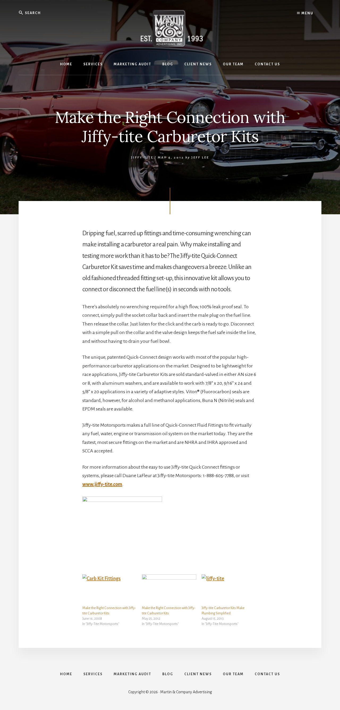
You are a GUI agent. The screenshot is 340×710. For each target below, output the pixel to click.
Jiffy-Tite (142, 157)
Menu (306, 13)
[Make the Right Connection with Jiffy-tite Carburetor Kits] (109, 589)
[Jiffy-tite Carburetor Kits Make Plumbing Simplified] (229, 589)
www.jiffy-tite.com (102, 484)
